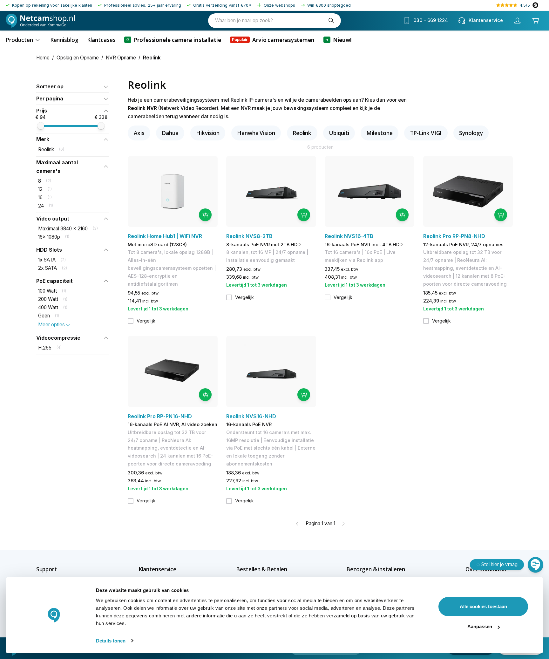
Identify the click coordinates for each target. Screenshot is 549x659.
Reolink (302, 133)
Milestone (379, 133)
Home (43, 58)
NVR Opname (121, 58)
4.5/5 (525, 5)
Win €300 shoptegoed (329, 5)
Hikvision (208, 133)
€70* (246, 5)
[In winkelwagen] (205, 214)
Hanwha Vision (256, 133)
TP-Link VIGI (426, 133)
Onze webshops (279, 5)
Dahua (170, 133)
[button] (72, 86)
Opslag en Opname (78, 58)
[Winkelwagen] (536, 20)
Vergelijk (146, 320)
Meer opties (51, 325)
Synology (471, 133)
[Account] (517, 20)
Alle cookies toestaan (483, 606)
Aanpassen (479, 626)
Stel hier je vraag (499, 564)
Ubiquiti (339, 133)
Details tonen (110, 640)
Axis (139, 133)
